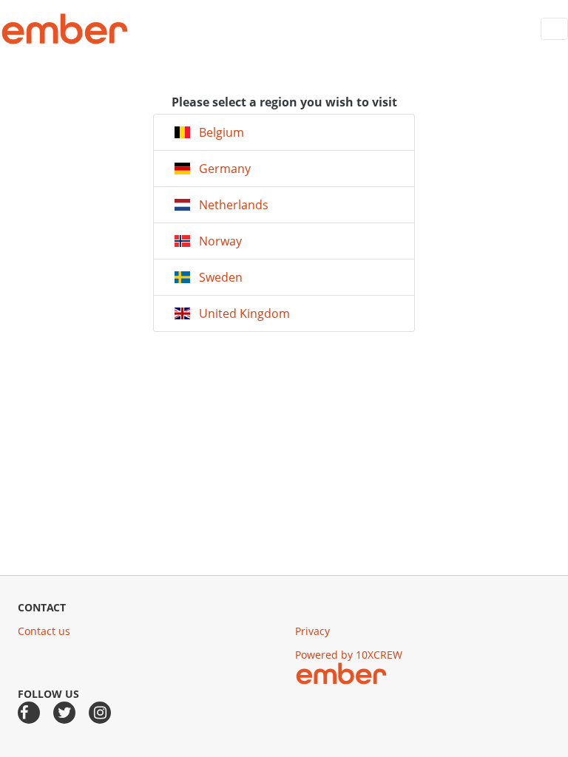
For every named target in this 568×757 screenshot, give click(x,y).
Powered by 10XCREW (348, 655)
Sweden (216, 277)
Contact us (44, 631)
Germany (220, 168)
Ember (64, 28)
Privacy (312, 631)
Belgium (217, 132)
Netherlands (229, 205)
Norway (216, 241)
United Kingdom (240, 313)
